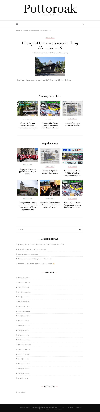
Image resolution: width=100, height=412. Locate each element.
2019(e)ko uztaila (23, 330)
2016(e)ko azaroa (23, 373)
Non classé (50, 37)
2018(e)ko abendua (24, 344)
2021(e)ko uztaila (23, 321)
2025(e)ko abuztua (24, 282)
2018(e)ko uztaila (23, 354)
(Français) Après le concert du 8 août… (72, 124)
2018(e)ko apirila (23, 359)
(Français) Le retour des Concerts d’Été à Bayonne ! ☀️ (36, 264)
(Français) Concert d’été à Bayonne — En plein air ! (35, 259)
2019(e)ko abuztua (24, 325)
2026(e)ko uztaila (23, 278)
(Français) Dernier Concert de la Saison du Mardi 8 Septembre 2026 (41, 244)
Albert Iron (37, 53)
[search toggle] (83, 24)
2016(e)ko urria (23, 378)
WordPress (57, 409)
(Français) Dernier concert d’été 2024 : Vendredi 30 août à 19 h (27, 125)
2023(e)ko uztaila (23, 306)
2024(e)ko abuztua (24, 292)
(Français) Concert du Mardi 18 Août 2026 (32, 249)
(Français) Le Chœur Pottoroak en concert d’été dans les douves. (49, 125)
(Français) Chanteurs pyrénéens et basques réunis (27, 171)
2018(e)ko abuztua (24, 349)
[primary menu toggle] (17, 24)
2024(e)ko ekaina (23, 301)
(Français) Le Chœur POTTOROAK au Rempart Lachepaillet (72, 173)
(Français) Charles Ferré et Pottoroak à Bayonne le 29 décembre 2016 (50, 204)
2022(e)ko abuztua (24, 311)
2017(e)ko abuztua (24, 364)
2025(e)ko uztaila (23, 287)
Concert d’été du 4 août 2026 (28, 254)
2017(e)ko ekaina (23, 368)
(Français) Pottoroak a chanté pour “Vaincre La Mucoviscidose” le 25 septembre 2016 (27, 206)
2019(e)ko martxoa (24, 340)
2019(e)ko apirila (23, 335)
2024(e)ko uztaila (23, 297)
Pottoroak (50, 9)
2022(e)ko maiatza (24, 316)
